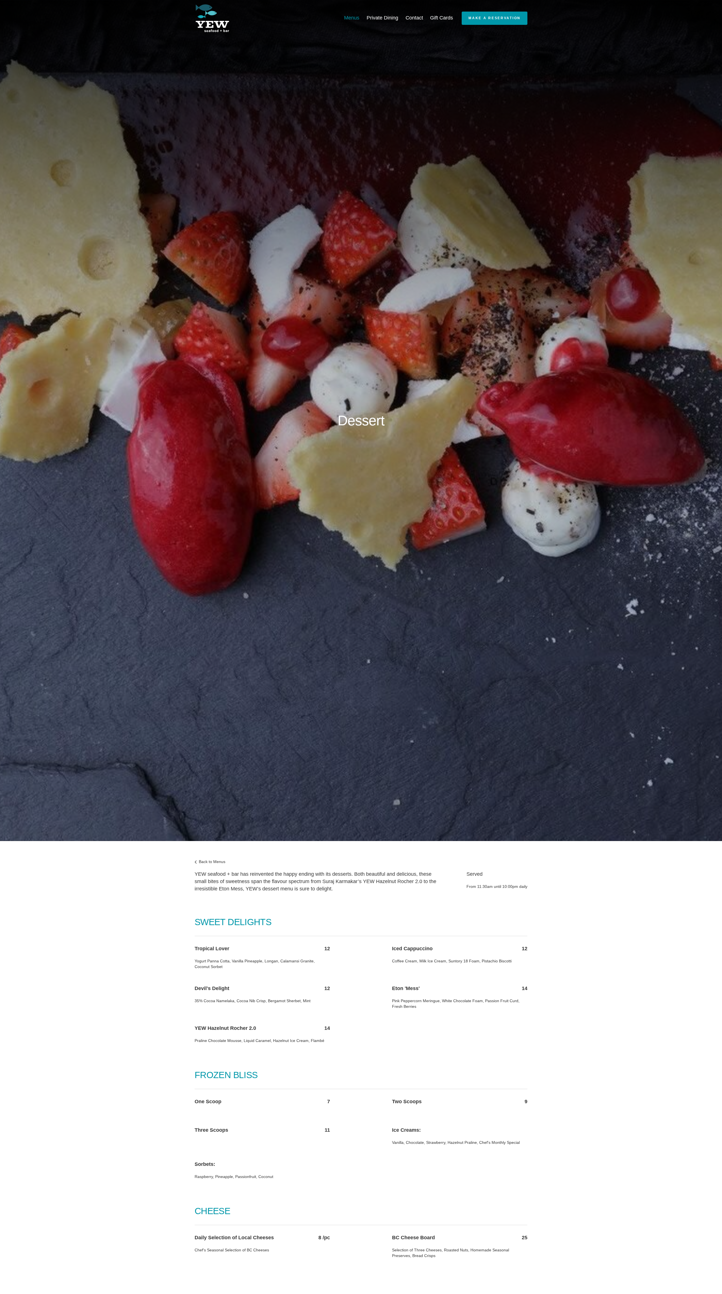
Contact (414, 18)
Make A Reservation (494, 18)
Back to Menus (211, 861)
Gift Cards (441, 18)
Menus (351, 18)
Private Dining (382, 18)
